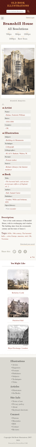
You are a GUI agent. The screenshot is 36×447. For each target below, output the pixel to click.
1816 (8, 121)
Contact (15, 426)
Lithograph (10, 147)
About (14, 407)
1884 (12, 121)
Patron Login (30, 17)
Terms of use (17, 401)
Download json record (27, 244)
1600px (12, 39)
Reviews (15, 429)
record (12, 208)
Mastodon (16, 421)
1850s (9, 233)
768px (9, 34)
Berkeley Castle (18, 292)
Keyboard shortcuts (20, 410)
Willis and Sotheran (19, 199)
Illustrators (16, 390)
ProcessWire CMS (22, 443)
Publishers (16, 373)
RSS (14, 423)
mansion (21, 236)
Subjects (15, 376)
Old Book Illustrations (19, 437)
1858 (6, 202)
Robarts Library (11, 167)
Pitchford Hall (18, 320)
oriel (26, 236)
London (8, 199)
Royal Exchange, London (18, 348)
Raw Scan (22, 39)
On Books (16, 393)
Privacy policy (18, 404)
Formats (15, 370)
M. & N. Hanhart (12, 153)
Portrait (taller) (11, 160)
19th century (17, 233)
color (9, 236)
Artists (15, 364)
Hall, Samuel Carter (13, 193)
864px (18, 34)
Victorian (5, 239)
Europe (14, 236)
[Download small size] (3, 104)
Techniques (16, 379)
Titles (14, 382)
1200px (27, 34)
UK (7, 128)
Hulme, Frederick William (15, 115)
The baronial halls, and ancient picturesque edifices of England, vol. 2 (17, 183)
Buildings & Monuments (15, 140)
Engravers (16, 367)
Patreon (15, 418)
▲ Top (32, 257)
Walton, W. (23, 153)
